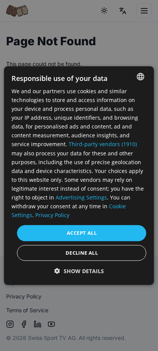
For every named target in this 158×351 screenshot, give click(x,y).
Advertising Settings (81, 197)
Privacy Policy (52, 215)
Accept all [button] (82, 232)
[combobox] (141, 76)
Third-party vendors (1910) (103, 144)
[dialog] (79, 175)
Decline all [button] (82, 252)
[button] (79, 271)
